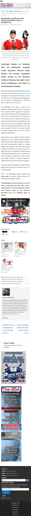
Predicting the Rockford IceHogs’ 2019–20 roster (21, 251)
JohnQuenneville (6, 283)
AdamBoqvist (5, 279)
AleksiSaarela (12, 279)
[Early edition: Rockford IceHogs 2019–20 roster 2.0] (7, 245)
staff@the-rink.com (11, 471)
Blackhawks (17, 11)
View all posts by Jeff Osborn (10, 314)
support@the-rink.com (12, 475)
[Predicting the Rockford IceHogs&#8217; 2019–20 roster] (21, 245)
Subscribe (6, 492)
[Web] (3, 318)
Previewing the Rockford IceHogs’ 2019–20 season (7, 267)
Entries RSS (7, 498)
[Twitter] (5, 318)
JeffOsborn (20, 281)
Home (3, 11)
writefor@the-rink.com (11, 473)
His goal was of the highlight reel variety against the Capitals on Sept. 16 (15, 96)
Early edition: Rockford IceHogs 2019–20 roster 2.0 (7, 251)
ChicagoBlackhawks (7, 281)
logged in (13, 345)
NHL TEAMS (9, 11)
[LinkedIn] (7, 318)
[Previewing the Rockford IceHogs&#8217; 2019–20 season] (7, 261)
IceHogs (12, 277)
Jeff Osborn (5, 24)
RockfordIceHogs (15, 283)
